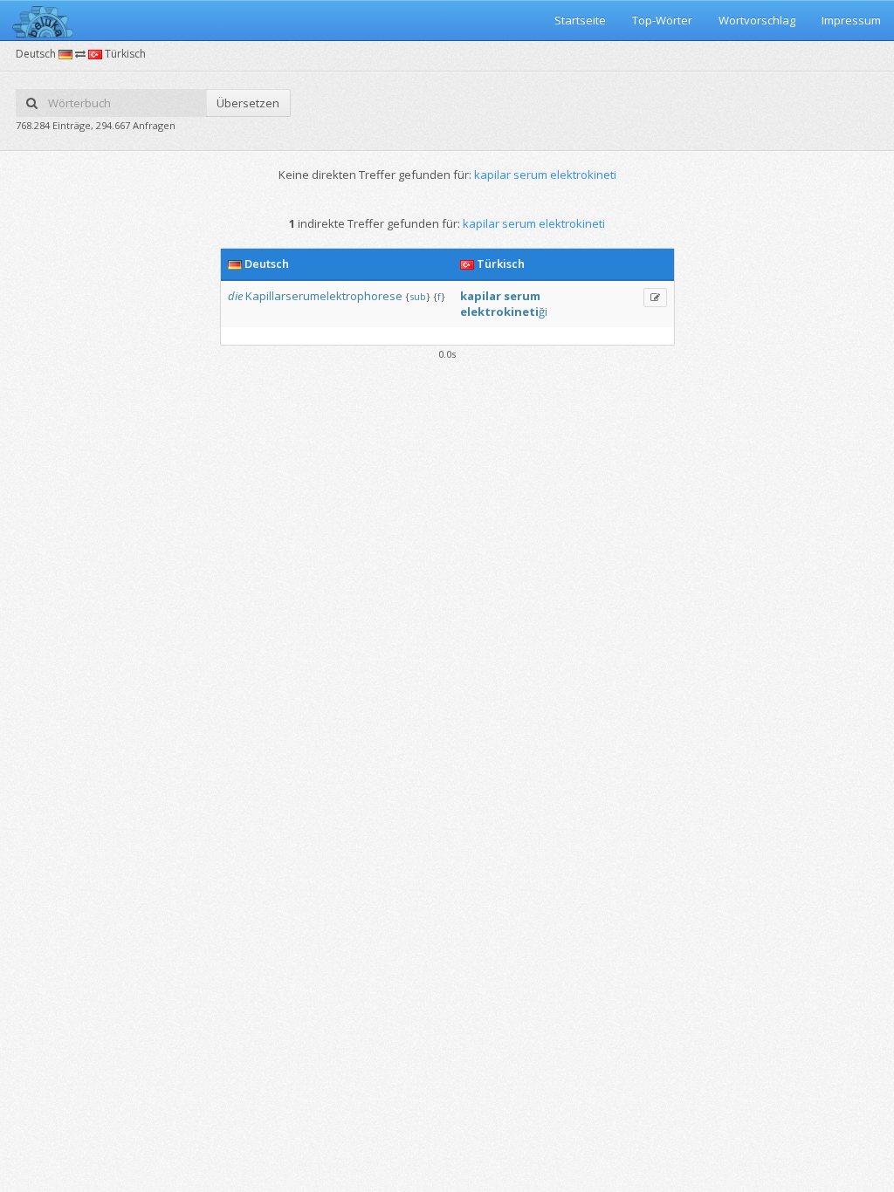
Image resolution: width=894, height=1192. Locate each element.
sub (417, 296)
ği (543, 311)
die (235, 296)
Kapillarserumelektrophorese (323, 296)
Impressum (851, 20)
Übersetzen (248, 103)
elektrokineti (499, 311)
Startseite (580, 20)
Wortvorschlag (757, 20)
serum (522, 296)
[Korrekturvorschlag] (655, 297)
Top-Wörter (662, 20)
